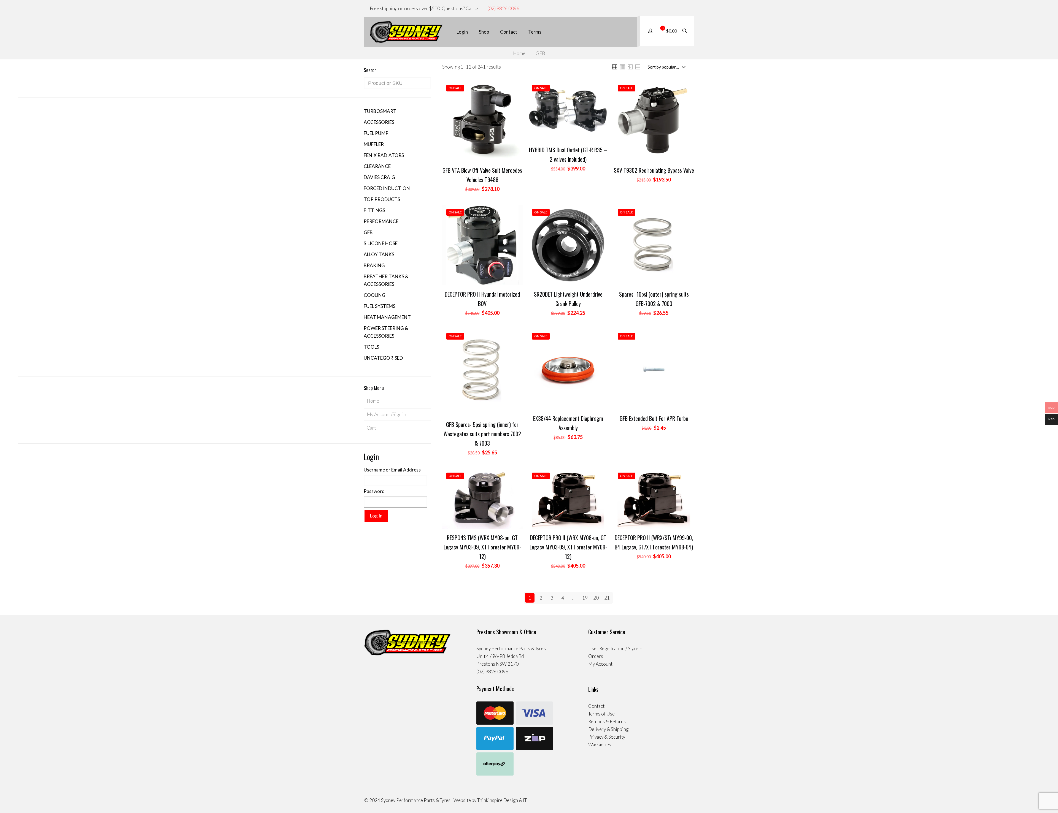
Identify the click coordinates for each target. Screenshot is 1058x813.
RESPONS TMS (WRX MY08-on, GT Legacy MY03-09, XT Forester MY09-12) (482, 546)
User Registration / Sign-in (615, 648)
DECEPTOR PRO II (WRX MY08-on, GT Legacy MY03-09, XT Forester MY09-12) (568, 546)
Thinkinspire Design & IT (502, 800)
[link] (615, 67)
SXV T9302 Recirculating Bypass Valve (654, 170)
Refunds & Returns (607, 721)
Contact (596, 706)
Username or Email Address (392, 470)
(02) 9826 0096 (503, 8)
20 (596, 598)
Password (374, 491)
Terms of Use (601, 714)
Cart (371, 428)
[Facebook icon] (680, 8)
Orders (595, 656)
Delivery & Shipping (608, 729)
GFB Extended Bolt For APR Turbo (654, 418)
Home (519, 53)
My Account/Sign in (386, 414)
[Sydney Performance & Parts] (406, 32)
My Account (600, 664)
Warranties (599, 744)
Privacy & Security (606, 737)
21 (607, 598)
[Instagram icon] (686, 8)
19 (585, 598)
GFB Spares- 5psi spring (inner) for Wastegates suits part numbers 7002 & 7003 (482, 433)
